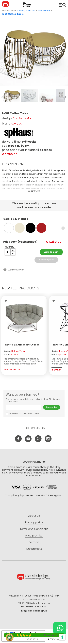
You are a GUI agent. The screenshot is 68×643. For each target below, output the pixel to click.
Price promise (34, 535)
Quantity (9, 246)
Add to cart (51, 252)
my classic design (27, 5)
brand (11, 354)
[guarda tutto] (63, 228)
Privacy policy (34, 522)
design (14, 351)
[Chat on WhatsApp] (59, 628)
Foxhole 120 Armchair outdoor (21, 344)
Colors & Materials (15, 219)
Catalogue (62, 4)
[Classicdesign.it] (6, 4)
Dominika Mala (23, 118)
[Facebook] (18, 441)
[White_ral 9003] (8, 228)
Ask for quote (46, 259)
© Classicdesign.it (34, 577)
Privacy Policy (34, 413)
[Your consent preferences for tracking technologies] (62, 637)
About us (34, 516)
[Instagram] (48, 441)
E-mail (24, 407)
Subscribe (51, 407)
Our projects (34, 549)
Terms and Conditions (34, 529)
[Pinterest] (38, 441)
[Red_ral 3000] (41, 228)
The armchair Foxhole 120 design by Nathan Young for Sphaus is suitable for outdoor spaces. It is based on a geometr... (23, 361)
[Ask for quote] (24, 318)
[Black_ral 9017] (30, 228)
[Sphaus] (18, 133)
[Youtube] (28, 441)
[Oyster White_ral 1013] (19, 228)
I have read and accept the (24, 413)
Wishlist (7, 300)
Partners (34, 542)
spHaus (16, 123)
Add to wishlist (16, 269)
